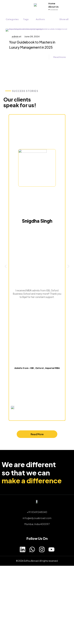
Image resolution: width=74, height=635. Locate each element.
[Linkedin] (22, 549)
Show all (63, 19)
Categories (12, 19)
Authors (40, 19)
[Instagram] (42, 549)
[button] (5, 266)
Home (51, 3)
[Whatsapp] (32, 549)
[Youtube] (51, 549)
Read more (59, 57)
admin (15, 36)
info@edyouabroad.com (37, 518)
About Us (53, 6)
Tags (26, 19)
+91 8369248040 (37, 512)
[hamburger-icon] (65, 3)
